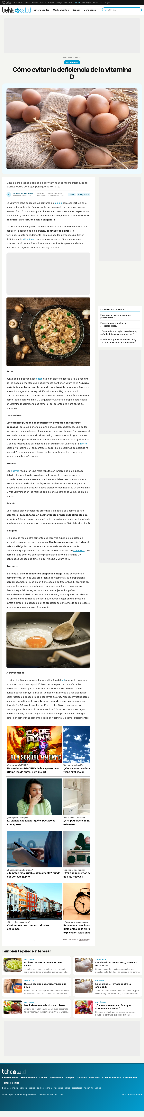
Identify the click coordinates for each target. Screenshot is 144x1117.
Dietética (77, 57)
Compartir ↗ (83, 194)
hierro (83, 443)
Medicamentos (61, 10)
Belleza (35, 2)
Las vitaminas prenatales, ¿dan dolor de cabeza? (116, 964)
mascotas (58, 1088)
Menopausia (90, 10)
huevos (15, 470)
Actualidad (18, 2)
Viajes (107, 2)
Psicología (86, 2)
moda (15, 1088)
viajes (98, 1088)
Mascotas (68, 2)
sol (63, 680)
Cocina (43, 2)
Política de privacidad (26, 1094)
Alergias (69, 1077)
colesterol (79, 550)
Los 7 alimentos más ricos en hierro (44, 1005)
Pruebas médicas (111, 1077)
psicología (77, 1088)
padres (40, 1088)
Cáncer (76, 10)
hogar (87, 1088)
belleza (23, 1088)
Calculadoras (130, 1077)
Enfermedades (41, 10)
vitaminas (28, 239)
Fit (102, 2)
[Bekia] (6, 2)
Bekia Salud (67, 57)
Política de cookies (48, 1094)
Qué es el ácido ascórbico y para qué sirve (45, 985)
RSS (62, 1094)
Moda (27, 2)
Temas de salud (10, 1082)
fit (92, 1088)
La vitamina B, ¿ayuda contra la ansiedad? (113, 985)
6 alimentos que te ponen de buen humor (43, 964)
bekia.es (6, 1088)
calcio (58, 203)
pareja (48, 1088)
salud (67, 1088)
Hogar (95, 2)
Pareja (59, 2)
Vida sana (100, 959)
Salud (77, 2)
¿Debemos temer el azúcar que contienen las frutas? (113, 1007)
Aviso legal (7, 1094)
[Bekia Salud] (16, 10)
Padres (51, 2)
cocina (32, 1088)
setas (39, 378)
